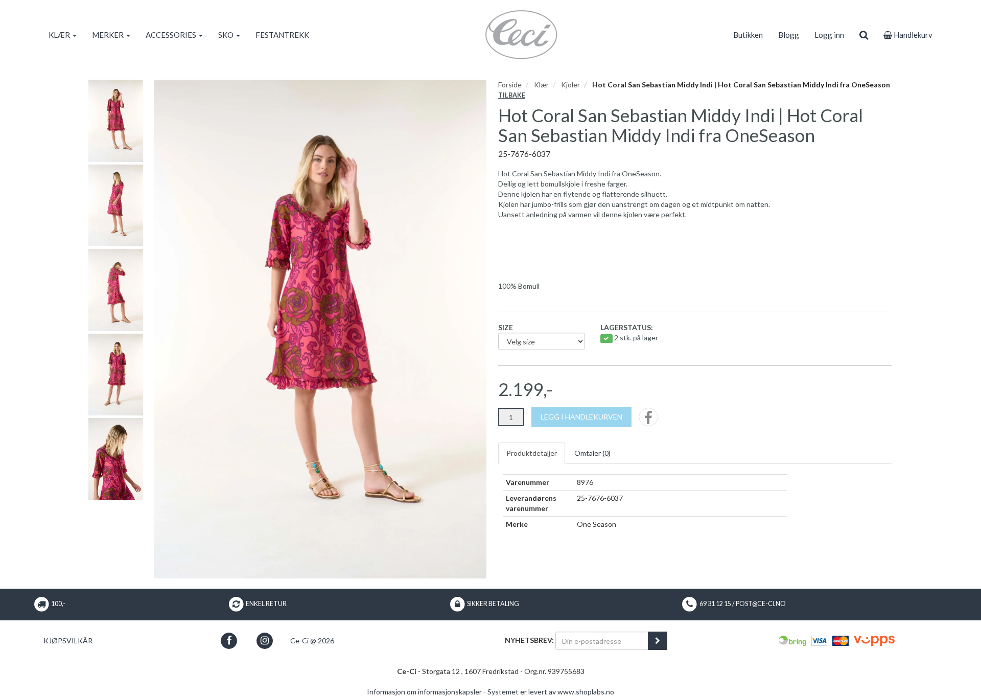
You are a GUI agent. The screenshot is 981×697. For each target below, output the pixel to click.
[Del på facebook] (648, 420)
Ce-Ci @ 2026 (312, 640)
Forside (510, 84)
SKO (226, 34)
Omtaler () (592, 453)
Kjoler (570, 84)
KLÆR (60, 34)
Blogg (788, 34)
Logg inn (829, 34)
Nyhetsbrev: (529, 640)
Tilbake (511, 95)
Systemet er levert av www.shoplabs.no (550, 691)
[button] (229, 640)
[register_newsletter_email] (657, 641)
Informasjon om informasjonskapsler (424, 691)
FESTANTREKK (282, 34)
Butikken (748, 34)
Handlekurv (912, 34)
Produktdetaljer (531, 453)
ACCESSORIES (172, 34)
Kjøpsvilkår (67, 640)
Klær (541, 84)
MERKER (108, 34)
